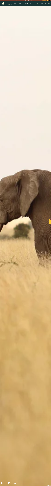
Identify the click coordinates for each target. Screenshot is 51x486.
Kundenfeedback (35, 0)
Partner (41, 3)
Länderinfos (36, 3)
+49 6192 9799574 (44, 0)
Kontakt (49, 3)
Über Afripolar (31, 0)
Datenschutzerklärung (24, 0)
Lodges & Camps (24, 3)
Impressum (19, 0)
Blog (45, 3)
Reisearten (30, 3)
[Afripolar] (7, 3)
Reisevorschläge (17, 3)
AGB (28, 0)
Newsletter (16, 0)
